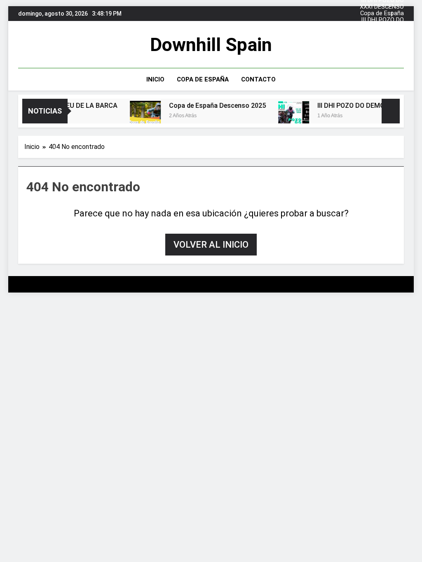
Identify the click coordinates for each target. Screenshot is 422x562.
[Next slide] (398, 13)
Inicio (155, 79)
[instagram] (33, 45)
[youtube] (53, 45)
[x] (43, 45)
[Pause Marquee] (391, 111)
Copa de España (203, 79)
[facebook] (23, 45)
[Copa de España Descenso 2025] (141, 116)
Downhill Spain (211, 45)
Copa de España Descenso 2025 (382, 10)
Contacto (258, 79)
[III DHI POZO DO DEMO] (289, 116)
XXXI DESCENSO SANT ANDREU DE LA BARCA (380, 3)
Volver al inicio (211, 244)
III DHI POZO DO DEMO (382, 17)
